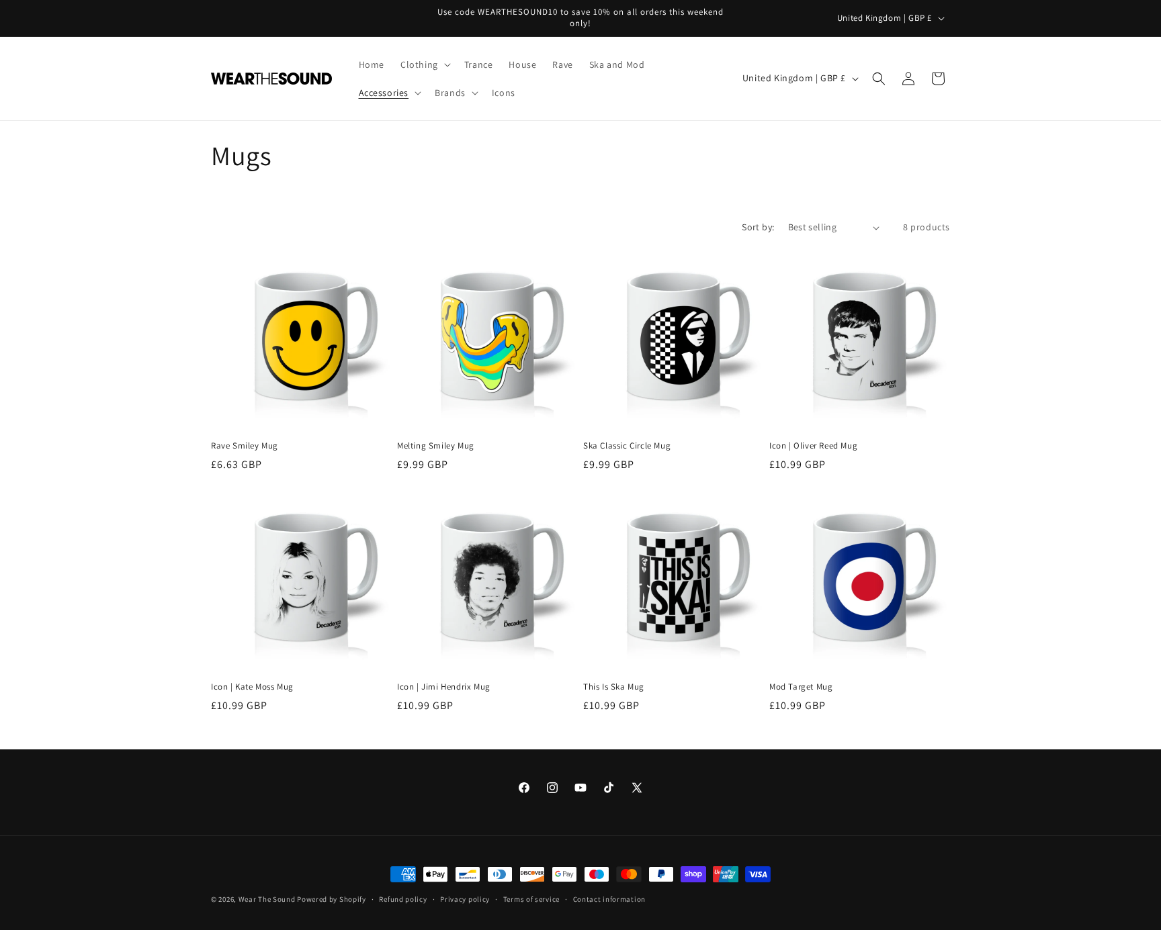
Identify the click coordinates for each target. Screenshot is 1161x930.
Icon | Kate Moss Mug (252, 687)
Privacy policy (465, 899)
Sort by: (758, 227)
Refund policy (403, 899)
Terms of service (531, 899)
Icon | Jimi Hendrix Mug (443, 687)
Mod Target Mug (800, 687)
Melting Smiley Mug (435, 445)
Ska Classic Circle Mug (627, 445)
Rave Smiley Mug (244, 445)
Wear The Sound (267, 899)
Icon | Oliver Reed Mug (813, 445)
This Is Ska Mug (613, 687)
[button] (424, 64)
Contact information (609, 899)
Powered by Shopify (331, 899)
